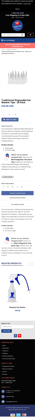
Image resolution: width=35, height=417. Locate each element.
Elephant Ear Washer (12, 49)
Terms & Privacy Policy (8, 358)
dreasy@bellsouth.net (11, 401)
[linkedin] (22, 187)
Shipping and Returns (17, 198)
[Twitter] (8, 187)
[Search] (22, 34)
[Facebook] (3, 187)
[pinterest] (12, 187)
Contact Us (5, 351)
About (4, 345)
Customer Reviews (17, 204)
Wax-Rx (4, 371)
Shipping (4, 353)
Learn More (7, 177)
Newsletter (5, 323)
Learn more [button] (27, 3)
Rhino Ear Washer (7, 369)
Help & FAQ (5, 348)
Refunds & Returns (7, 356)
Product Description (17, 193)
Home (2, 49)
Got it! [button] (17, 9)
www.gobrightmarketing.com (17, 409)
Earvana (4, 374)
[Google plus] (17, 187)
